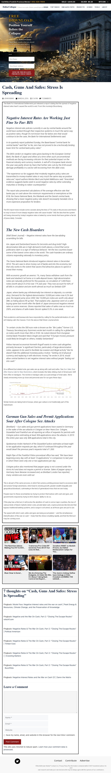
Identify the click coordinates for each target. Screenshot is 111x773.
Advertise (85, 760)
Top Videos (55, 7)
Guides (89, 7)
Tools (97, 7)
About (104, 7)
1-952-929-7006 (37, 2)
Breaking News (68, 7)
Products (81, 7)
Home (46, 7)
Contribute (71, 760)
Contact (58, 760)
